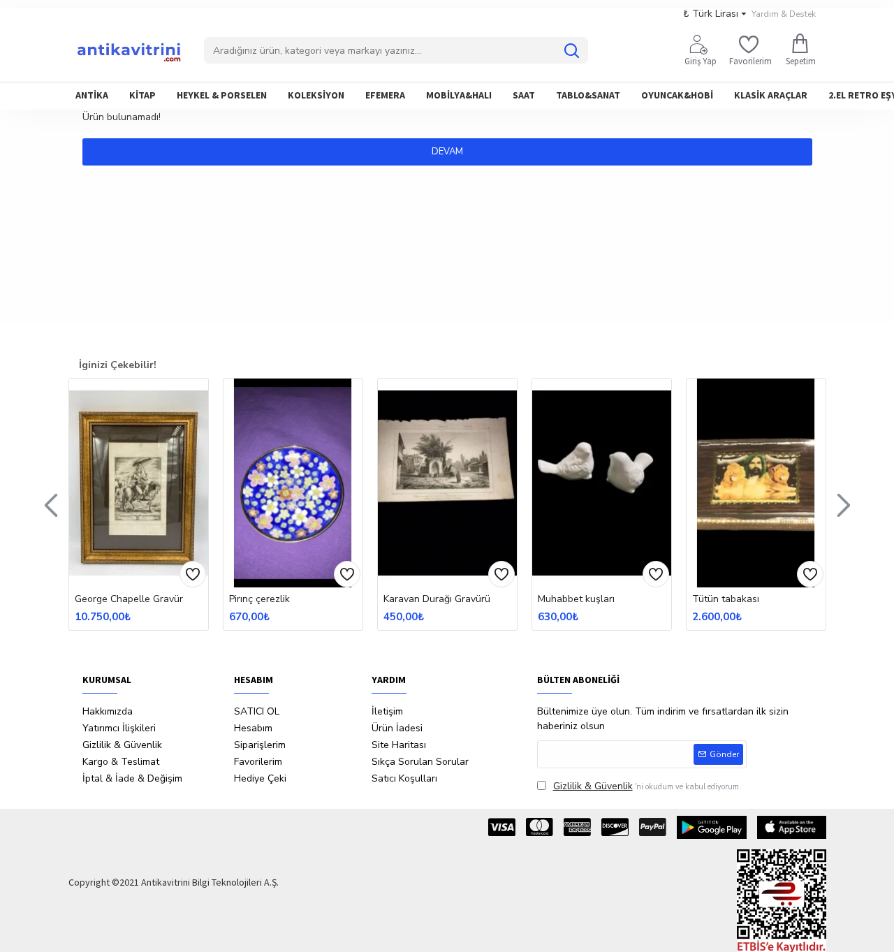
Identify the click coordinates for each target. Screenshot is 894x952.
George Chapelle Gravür (129, 599)
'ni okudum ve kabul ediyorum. (647, 786)
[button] (51, 504)
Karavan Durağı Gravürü (436, 599)
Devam (447, 151)
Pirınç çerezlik (259, 599)
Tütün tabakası (725, 599)
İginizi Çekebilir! (117, 365)
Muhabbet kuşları (576, 599)
